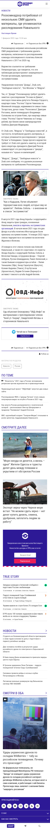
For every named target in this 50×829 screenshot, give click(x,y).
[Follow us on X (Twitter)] (9, 806)
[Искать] (39, 826)
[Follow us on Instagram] (20, 806)
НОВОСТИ (9, 631)
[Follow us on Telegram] (26, 806)
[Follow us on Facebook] (3, 806)
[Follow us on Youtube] (15, 806)
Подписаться (25, 336)
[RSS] (31, 806)
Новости (5, 10)
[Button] (17, 43)
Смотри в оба (13, 693)
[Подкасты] (37, 806)
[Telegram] (25, 826)
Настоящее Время (8, 33)
